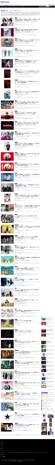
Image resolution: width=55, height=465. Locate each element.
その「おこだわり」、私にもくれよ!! (19, 430)
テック (51, 6)
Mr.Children (22, 169)
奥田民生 (20, 24)
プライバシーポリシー (4, 461)
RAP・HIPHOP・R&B (17, 452)
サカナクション (23, 409)
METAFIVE (34, 419)
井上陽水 (37, 169)
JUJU (20, 221)
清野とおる (25, 430)
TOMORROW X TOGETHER (29, 45)
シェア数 (51, 392)
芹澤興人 (29, 97)
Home (3, 4)
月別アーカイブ (3, 454)
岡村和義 (27, 138)
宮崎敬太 (25, 66)
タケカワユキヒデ (31, 221)
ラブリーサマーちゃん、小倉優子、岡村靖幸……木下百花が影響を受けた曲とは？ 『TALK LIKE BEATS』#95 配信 (27, 206)
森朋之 (16, 200)
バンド (18, 128)
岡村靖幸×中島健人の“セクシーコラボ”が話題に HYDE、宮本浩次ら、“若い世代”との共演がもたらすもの (27, 40)
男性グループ (26, 452)
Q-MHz (27, 399)
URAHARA (16, 399)
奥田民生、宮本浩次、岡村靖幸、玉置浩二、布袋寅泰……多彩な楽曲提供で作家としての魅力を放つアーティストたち (27, 20)
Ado (36, 45)
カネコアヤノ (24, 316)
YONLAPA (19, 118)
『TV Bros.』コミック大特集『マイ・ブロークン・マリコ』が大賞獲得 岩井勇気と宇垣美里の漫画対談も (27, 268)
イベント (16, 357)
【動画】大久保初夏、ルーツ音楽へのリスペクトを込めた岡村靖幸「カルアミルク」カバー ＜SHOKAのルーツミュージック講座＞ (27, 227)
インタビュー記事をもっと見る (49, 389)
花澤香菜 (32, 409)
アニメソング (44, 452)
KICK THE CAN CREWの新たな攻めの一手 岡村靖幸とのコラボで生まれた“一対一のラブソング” (27, 373)
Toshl (15, 108)
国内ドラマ (16, 423)
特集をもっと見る (51, 326)
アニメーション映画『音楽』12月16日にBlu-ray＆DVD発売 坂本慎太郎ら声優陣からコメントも (27, 290)
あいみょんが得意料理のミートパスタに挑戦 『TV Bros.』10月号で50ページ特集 (27, 280)
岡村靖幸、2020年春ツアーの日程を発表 (23, 331)
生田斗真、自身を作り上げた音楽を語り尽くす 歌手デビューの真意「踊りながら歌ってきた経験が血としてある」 (27, 61)
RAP (29, 367)
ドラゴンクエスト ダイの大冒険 (19, 274)
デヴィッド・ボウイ (25, 419)
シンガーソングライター (18, 107)
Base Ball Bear (35, 409)
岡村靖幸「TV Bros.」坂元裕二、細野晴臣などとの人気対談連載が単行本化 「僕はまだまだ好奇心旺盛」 (27, 144)
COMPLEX (35, 128)
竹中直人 (20, 97)
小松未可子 (29, 399)
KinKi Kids (29, 409)
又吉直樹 (26, 388)
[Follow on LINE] (53, 5)
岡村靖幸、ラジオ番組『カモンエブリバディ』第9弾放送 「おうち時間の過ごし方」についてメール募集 (27, 237)
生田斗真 (20, 66)
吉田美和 (18, 108)
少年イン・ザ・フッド (35, 273)
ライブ (24, 357)
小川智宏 (25, 76)
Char (22, 221)
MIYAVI (18, 221)
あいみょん (25, 284)
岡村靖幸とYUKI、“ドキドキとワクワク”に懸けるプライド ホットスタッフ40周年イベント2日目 (27, 342)
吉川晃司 (35, 107)
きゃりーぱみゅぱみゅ (20, 357)
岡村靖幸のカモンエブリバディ (23, 200)
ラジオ (17, 242)
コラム (11, 6)
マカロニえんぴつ (29, 316)
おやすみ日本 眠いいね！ (30, 388)
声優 (47, 452)
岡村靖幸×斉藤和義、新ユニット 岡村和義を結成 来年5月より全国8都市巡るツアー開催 (27, 185)
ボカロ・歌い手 (39, 452)
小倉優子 (16, 211)
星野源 (18, 273)
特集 (2, 6)
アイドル (16, 409)
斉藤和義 (32, 128)
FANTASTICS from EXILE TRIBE (19, 316)
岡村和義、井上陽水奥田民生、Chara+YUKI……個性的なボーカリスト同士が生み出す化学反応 (27, 165)
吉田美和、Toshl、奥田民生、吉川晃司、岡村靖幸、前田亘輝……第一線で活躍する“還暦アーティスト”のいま (27, 102)
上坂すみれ (23, 398)
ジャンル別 (22, 6)
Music (7, 4)
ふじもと (31, 24)
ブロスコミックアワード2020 (24, 275)
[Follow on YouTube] (52, 5)
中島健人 (20, 45)
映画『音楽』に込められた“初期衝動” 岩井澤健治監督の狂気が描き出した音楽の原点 (27, 258)
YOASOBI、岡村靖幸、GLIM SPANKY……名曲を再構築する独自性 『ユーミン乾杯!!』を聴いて (27, 175)
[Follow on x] (50, 5)
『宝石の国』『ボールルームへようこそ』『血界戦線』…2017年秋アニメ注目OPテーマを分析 (26, 393)
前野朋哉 (25, 97)
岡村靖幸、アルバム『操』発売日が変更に (23, 320)
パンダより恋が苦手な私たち (30, 76)
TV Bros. (33, 284)
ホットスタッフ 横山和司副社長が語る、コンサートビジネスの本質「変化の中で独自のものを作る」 (27, 352)
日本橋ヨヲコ (36, 274)
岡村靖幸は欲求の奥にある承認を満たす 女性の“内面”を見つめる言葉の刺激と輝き (27, 133)
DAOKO (30, 398)
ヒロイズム (28, 118)
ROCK (16, 128)
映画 (15, 90)
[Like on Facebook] (48, 5)
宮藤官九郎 (19, 388)
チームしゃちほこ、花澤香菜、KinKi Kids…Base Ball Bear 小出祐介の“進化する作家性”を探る (27, 404)
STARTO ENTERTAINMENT (18, 56)
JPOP (15, 24)
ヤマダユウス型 (27, 398)
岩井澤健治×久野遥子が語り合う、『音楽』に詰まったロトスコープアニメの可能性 (27, 247)
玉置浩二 (28, 24)
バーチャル (34, 452)
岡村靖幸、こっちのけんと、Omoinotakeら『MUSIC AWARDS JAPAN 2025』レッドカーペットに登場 (25, 113)
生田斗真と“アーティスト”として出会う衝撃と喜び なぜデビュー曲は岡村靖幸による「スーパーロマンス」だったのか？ (27, 71)
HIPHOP (19, 367)
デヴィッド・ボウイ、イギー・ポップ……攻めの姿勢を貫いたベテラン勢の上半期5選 (27, 415)
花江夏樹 (23, 273)
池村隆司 (28, 66)
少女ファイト (33, 274)
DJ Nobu (31, 118)
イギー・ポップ (30, 419)
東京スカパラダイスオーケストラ (35, 357)
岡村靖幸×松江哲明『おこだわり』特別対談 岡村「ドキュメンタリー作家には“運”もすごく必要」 (27, 425)
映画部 (48, 7)
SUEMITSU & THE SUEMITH (34, 399)
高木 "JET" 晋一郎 (35, 367)
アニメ (16, 97)
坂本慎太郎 (34, 97)
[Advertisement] (33, 2)
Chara (28, 169)
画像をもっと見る (51, 435)
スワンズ (37, 419)
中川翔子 (21, 273)
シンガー (16, 66)
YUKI (29, 169)
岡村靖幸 (18, 24)
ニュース (17, 6)
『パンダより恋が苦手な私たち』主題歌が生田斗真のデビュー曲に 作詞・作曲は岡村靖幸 (27, 82)
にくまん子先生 (25, 285)
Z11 (24, 108)
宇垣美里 (28, 273)
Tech (14, 4)
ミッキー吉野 (27, 221)
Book (18, 4)
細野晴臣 (26, 273)
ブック (51, 7)
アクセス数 (44, 392)
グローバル (16, 118)
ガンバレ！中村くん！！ (25, 56)
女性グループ (31, 452)
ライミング (38, 367)
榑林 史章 (34, 45)
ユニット (16, 159)
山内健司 (20, 275)
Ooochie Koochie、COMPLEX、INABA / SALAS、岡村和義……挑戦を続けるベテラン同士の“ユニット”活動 (27, 123)
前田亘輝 (22, 108)
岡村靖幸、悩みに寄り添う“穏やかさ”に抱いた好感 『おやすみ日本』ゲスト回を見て (27, 383)
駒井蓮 (31, 97)
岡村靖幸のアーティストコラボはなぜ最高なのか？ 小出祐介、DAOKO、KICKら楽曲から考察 (27, 362)
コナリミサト (31, 273)
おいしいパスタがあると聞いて (18, 285)
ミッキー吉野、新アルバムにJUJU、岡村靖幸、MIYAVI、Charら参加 (26, 216)
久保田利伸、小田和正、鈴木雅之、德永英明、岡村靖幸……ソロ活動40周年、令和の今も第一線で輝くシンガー (27, 30)
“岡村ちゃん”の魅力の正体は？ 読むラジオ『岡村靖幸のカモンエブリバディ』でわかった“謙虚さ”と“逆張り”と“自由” (27, 196)
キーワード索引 (3, 456)
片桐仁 (20, 284)
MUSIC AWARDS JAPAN (24, 118)
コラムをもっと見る (51, 337)
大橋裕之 (28, 252)
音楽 (17, 97)
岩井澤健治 (37, 97)
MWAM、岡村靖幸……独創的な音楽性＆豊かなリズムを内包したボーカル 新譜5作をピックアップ (27, 311)
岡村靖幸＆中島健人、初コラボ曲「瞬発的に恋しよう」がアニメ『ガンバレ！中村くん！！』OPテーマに (27, 51)
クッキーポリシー (10, 461)
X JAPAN (32, 107)
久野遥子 (37, 252)
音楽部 (48, 6)
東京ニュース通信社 (29, 284)
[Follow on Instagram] (51, 5)
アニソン (16, 398)
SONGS (24, 305)
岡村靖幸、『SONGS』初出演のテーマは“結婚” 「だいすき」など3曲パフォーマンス (27, 300)
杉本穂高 (23, 252)
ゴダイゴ (24, 221)
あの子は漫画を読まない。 (28, 274)
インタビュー (6, 6)
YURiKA (25, 399)
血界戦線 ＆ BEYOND (20, 399)
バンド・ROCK (17, 46)
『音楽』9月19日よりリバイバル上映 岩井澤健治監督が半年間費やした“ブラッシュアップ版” (27, 92)
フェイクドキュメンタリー (30, 430)
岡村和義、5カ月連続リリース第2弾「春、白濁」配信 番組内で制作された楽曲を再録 (27, 154)
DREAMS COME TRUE (25, 107)
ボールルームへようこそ (37, 398)
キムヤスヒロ (16, 275)
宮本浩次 (25, 24)
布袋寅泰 (23, 24)
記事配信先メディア (21, 461)
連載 (14, 6)
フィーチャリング (22, 367)
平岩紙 (27, 97)
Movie (11, 4)
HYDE (22, 45)
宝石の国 (32, 398)
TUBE (20, 108)
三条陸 (24, 274)
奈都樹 (24, 138)
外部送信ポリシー (15, 461)
